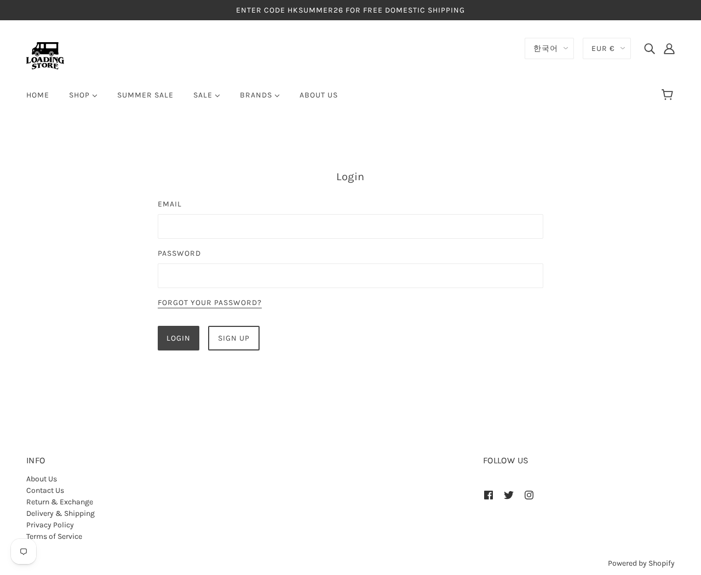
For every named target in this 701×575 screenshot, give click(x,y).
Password (179, 253)
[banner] (45, 55)
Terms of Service (54, 536)
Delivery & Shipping (60, 513)
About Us (41, 479)
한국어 (545, 48)
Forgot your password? (210, 303)
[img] (649, 48)
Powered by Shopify (641, 563)
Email (170, 204)
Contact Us (45, 490)
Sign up (234, 338)
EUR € (603, 48)
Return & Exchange (59, 502)
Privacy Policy (50, 525)
